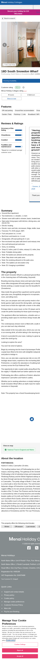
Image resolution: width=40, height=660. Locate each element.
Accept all (20, 656)
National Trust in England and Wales (20, 450)
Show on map (11, 98)
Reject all (20, 650)
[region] (20, 637)
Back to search (9, 18)
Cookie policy (10, 640)
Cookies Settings (19, 644)
